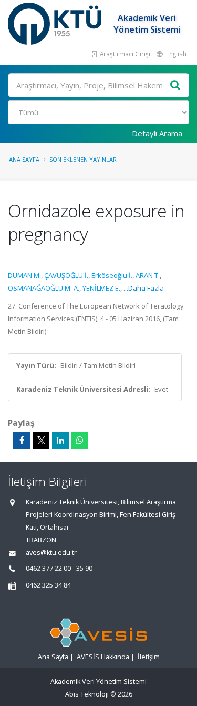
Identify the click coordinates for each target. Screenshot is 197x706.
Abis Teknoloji (87, 694)
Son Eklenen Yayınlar (83, 159)
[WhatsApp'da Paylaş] (79, 440)
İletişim (149, 656)
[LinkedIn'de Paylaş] (60, 440)
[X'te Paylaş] (41, 440)
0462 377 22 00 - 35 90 (59, 568)
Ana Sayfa (24, 159)
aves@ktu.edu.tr (51, 552)
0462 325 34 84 (48, 585)
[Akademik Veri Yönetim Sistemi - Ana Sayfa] (56, 23)
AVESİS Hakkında (103, 656)
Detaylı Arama (157, 133)
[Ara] (175, 85)
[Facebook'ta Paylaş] (21, 440)
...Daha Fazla (143, 288)
